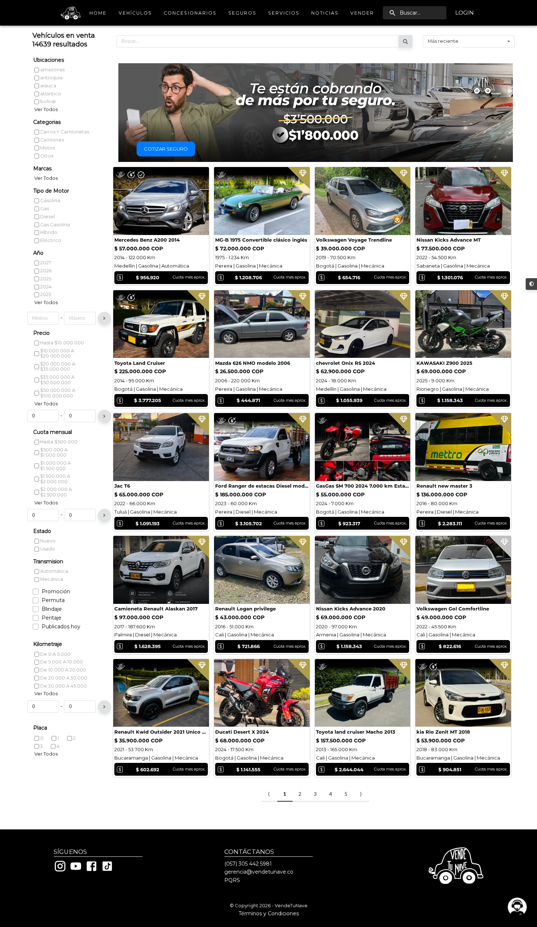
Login (464, 12)
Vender (362, 13)
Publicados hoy (61, 627)
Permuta (53, 600)
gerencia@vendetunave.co (258, 872)
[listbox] (468, 41)
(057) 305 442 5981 (248, 863)
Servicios (284, 13)
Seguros (242, 13)
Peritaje (51, 618)
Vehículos (135, 13)
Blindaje (52, 609)
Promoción (56, 592)
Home (98, 13)
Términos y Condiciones (269, 913)
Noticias (325, 13)
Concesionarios (190, 13)
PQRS (232, 880)
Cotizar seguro (166, 149)
